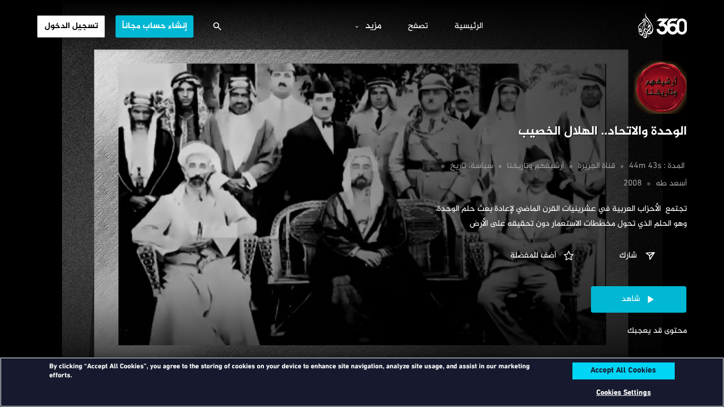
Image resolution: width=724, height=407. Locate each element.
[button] (638, 256)
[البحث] (217, 26)
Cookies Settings (623, 393)
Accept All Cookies (623, 371)
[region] (362, 382)
